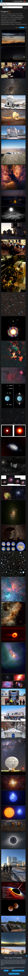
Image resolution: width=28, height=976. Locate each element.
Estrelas (13, 24)
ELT (8, 15)
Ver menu (4, 4)
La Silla (9, 19)
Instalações (12, 20)
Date (26, 27)
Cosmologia (3, 15)
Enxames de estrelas (5, 24)
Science (15, 1)
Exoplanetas (20, 15)
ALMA (14, 13)
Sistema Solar (18, 22)
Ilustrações (3, 19)
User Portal (20, 1)
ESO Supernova (13, 15)
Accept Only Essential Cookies (18, 970)
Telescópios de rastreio (21, 24)
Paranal (20, 19)
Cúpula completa (5, 17)
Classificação (21, 27)
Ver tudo (3, 13)
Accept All (6, 970)
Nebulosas (14, 19)
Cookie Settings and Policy (14, 973)
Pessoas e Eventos (5, 20)
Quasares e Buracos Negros (7, 22)
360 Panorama (9, 13)
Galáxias (12, 17)
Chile (20, 13)
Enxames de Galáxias (19, 17)
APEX (17, 13)
